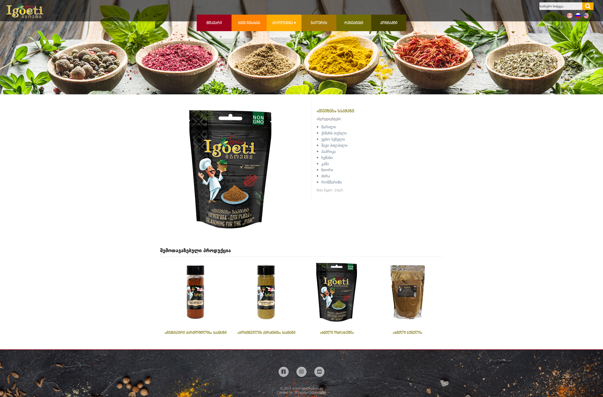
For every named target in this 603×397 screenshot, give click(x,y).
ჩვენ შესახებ (249, 23)
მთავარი (214, 23)
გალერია (319, 23)
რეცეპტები (353, 23)
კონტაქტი (388, 23)
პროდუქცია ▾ (284, 23)
